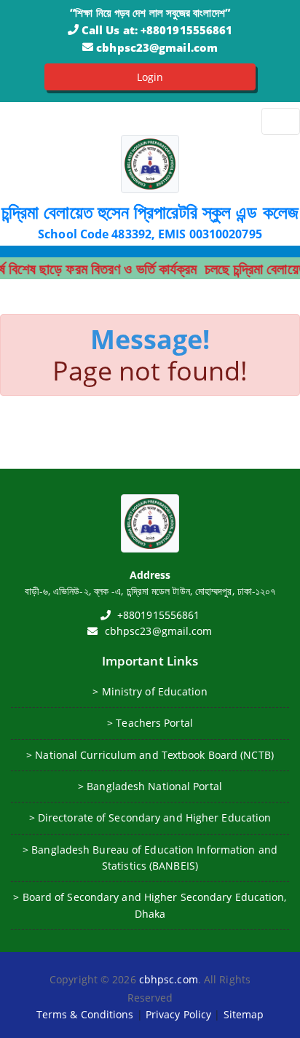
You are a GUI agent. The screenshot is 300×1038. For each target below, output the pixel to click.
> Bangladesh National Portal (150, 786)
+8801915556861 (186, 30)
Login (150, 77)
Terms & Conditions (85, 1014)
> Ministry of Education (149, 691)
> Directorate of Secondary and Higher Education (150, 817)
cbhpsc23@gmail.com (157, 47)
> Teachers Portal (150, 723)
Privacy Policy (178, 1014)
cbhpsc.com (168, 979)
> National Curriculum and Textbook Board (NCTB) (150, 755)
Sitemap (244, 1014)
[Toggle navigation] (280, 121)
